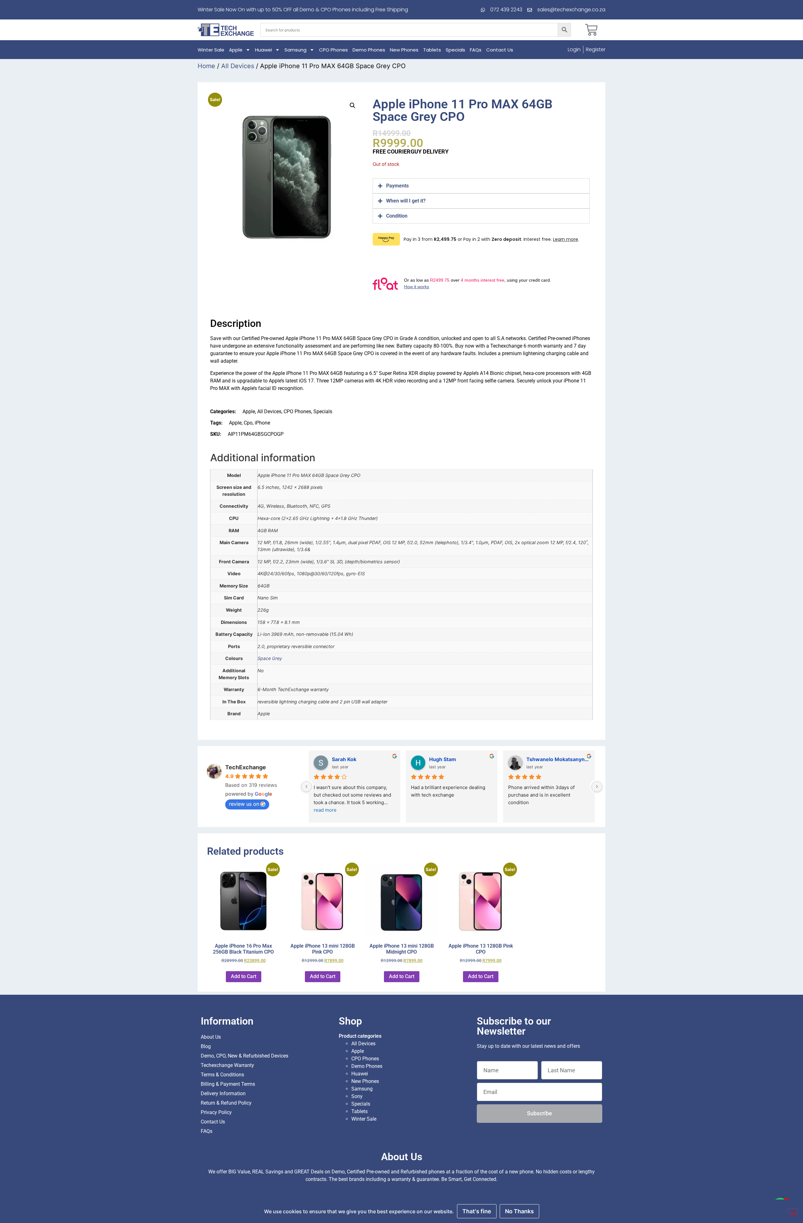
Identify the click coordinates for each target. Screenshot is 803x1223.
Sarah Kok (344, 759)
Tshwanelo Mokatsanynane (558, 759)
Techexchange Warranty (227, 1065)
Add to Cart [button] (243, 976)
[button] (352, 105)
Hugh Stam (442, 759)
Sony (357, 1096)
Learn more (565, 239)
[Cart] (591, 29)
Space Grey (270, 658)
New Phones (404, 49)
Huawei (263, 49)
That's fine (476, 1211)
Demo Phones (369, 49)
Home (206, 66)
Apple (235, 49)
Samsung (295, 49)
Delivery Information (223, 1093)
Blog (206, 1046)
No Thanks (519, 1211)
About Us (211, 1037)
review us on (244, 804)
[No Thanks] (793, 1211)
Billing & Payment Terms (228, 1084)
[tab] (481, 186)
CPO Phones (333, 49)
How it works (416, 286)
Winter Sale (211, 49)
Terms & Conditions (222, 1075)
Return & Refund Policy (226, 1103)
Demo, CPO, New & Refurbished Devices (244, 1056)
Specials (455, 49)
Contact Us (499, 49)
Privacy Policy (216, 1112)
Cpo (248, 423)
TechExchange (245, 767)
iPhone (262, 423)
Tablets (432, 49)
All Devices (237, 66)
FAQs (475, 49)
